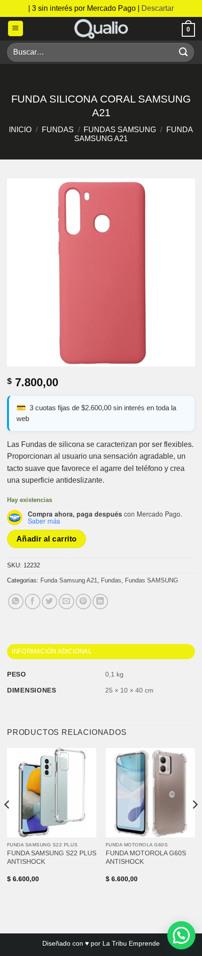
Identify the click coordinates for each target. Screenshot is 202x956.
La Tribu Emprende (131, 943)
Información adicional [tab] (52, 651)
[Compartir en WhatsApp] (15, 601)
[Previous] (7, 823)
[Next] (194, 823)
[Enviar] (183, 52)
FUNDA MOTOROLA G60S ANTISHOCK (146, 857)
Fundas (58, 130)
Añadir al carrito (46, 539)
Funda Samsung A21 (68, 580)
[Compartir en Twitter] (49, 601)
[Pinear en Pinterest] (83, 601)
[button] (15, 28)
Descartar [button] (157, 8)
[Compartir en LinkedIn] (100, 601)
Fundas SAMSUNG (120, 130)
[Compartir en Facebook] (32, 601)
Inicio (20, 130)
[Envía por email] (66, 601)
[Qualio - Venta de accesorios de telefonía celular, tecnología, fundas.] (101, 28)
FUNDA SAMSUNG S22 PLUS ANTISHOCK (51, 857)
